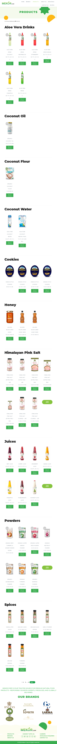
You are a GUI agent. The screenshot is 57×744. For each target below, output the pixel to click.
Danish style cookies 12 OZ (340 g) (47, 284)
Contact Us (45, 5)
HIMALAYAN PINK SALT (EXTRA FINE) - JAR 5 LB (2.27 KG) (10, 379)
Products (36, 1)
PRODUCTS (10, 734)
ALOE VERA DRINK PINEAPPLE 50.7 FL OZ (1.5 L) (10, 93)
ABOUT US (10, 737)
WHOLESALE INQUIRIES (47, 736)
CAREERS (43, 734)
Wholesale (51, 1)
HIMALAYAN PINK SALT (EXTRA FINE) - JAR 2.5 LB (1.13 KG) (22, 379)
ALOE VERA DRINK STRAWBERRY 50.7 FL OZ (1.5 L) (35, 54)
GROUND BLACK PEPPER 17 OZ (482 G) (35, 629)
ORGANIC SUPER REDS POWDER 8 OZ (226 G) (34, 545)
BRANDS (10, 736)
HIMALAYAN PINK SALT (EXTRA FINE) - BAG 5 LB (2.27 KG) (35, 379)
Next (32, 682)
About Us (43, 1)
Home (22, 1)
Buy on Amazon (10, 63)
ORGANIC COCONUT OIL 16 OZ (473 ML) (10, 141)
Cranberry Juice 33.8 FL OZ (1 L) (35, 466)
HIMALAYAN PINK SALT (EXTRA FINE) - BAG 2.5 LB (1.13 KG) (47, 379)
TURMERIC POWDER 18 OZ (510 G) (22, 663)
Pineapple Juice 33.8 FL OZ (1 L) (9, 500)
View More (47, 402)
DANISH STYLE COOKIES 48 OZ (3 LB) (10, 284)
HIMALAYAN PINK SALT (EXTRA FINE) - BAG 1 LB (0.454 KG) (10, 418)
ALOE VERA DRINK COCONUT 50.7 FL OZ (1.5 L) (10, 54)
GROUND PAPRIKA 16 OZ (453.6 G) (10, 663)
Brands (28, 1)
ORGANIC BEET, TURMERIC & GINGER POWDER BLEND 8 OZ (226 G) (9, 547)
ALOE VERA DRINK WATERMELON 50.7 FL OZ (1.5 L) (22, 54)
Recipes (52, 5)
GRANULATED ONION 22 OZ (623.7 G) (9, 629)
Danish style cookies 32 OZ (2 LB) (22, 284)
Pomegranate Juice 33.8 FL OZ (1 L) (22, 500)
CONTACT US (44, 737)
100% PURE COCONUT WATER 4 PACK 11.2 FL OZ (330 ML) (22, 236)
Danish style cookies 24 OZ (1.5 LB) (35, 284)
